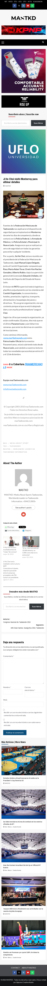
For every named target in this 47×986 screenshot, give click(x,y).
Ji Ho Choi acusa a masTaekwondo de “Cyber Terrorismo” (10, 549)
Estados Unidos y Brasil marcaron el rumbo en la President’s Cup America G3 (21, 779)
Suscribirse (36, 606)
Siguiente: (27, 626)
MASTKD (8, 186)
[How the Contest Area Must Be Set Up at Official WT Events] (23, 847)
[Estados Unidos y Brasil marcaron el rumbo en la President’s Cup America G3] (23, 760)
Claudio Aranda (17, 827)
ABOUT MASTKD (29, 968)
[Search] (43, 42)
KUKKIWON (37, 1)
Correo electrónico (30, 688)
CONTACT (15, 968)
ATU (20, 1)
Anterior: (16, 620)
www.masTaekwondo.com (15, 338)
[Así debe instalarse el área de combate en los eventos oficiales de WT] (23, 804)
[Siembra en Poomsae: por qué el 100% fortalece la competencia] (23, 934)
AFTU (30, 1)
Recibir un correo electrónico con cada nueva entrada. (22, 723)
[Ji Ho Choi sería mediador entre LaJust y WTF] (12, 570)
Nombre (7, 687)
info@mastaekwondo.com (14, 389)
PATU (11, 1)
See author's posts (23, 507)
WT (6, 1)
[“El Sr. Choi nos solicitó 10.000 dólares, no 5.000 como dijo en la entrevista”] (30, 541)
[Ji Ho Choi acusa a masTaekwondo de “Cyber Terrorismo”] (11, 541)
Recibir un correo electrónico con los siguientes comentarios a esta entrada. (23, 713)
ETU (15, 1)
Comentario (8, 656)
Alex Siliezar (8, 827)
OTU (24, 1)
